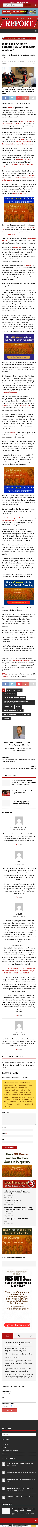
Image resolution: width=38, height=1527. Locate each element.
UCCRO (4, 406)
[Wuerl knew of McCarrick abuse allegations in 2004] (6, 793)
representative (25, 406)
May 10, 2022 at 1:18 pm (19, 916)
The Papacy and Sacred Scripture (16, 1219)
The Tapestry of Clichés (12, 1200)
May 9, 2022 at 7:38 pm (19, 864)
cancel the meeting (19, 194)
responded (17, 247)
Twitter (4, 1447)
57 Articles (25, 745)
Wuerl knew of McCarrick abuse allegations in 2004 (23, 792)
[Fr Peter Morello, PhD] (3, 1465)
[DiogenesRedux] (3, 1481)
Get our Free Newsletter (19, 2)
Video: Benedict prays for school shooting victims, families (23, 1510)
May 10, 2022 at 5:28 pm (19, 1034)
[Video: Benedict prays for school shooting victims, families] (6, 1511)
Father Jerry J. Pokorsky (11, 1202)
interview (11, 108)
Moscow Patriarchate (23, 142)
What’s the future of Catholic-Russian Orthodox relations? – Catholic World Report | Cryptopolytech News (19, 1065)
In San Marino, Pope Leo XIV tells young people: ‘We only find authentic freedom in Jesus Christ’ (18, 1209)
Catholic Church (9, 694)
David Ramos (8, 1213)
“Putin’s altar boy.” (8, 234)
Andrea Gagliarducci (26, 55)
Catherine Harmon (18, 1513)
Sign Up (27, 5)
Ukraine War (25, 715)
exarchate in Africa (22, 160)
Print (33, 64)
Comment (5, 1112)
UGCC (15, 369)
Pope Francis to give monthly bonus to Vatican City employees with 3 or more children (24, 782)
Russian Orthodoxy (10, 715)
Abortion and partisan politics (27, 1472)
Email (4, 1133)
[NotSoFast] (3, 1498)
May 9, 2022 (7, 61)
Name (4, 1127)
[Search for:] (19, 1434)
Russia (18, 707)
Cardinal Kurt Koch (8, 520)
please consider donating (21, 660)
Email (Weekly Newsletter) (10, 1451)
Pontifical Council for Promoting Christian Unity (16, 702)
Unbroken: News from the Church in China (18, 1354)
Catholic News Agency (19, 750)
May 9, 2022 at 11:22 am (19, 829)
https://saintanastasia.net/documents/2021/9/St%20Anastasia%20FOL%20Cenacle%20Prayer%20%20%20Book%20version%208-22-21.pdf (19, 970)
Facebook (5, 1444)
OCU (22, 139)
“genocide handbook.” (10, 392)
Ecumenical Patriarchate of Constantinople (17, 144)
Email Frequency (8, 1404)
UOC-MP (31, 175)
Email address (7, 1391)
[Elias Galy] (3, 1473)
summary (29, 265)
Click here (5, 674)
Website (4, 1139)
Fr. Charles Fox (9, 1195)
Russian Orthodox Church (13, 711)
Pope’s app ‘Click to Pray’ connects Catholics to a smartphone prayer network (22, 803)
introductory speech (13, 518)
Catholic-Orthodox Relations (14, 698)
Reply (20, 845)
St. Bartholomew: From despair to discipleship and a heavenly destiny (17, 1192)
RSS (3, 1454)
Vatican (6, 718)
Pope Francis (8, 707)
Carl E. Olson (8, 1221)
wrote (12, 433)
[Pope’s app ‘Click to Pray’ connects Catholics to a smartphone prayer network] (6, 803)
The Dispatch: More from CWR (19, 1184)
